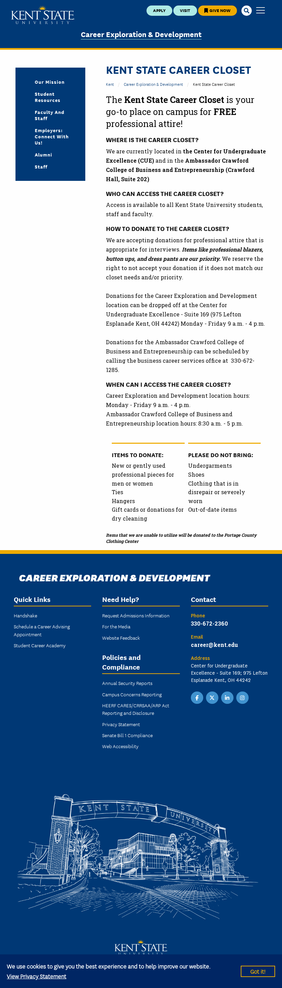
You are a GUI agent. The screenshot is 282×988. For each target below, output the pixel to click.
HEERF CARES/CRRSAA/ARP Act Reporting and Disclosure (135, 709)
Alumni (43, 154)
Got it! (257, 971)
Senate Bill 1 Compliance (127, 735)
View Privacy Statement (36, 976)
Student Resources (48, 97)
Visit (185, 10)
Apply (159, 10)
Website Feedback (121, 637)
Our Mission (50, 82)
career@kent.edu (214, 644)
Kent (110, 84)
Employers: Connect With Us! (52, 136)
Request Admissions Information (136, 615)
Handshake (25, 615)
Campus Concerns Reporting (132, 694)
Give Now (219, 10)
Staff (41, 166)
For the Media (116, 626)
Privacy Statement (121, 724)
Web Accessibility (120, 746)
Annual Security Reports (127, 683)
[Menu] (260, 11)
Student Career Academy (40, 645)
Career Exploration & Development (141, 33)
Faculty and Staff (49, 115)
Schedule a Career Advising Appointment (42, 630)
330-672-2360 (209, 623)
